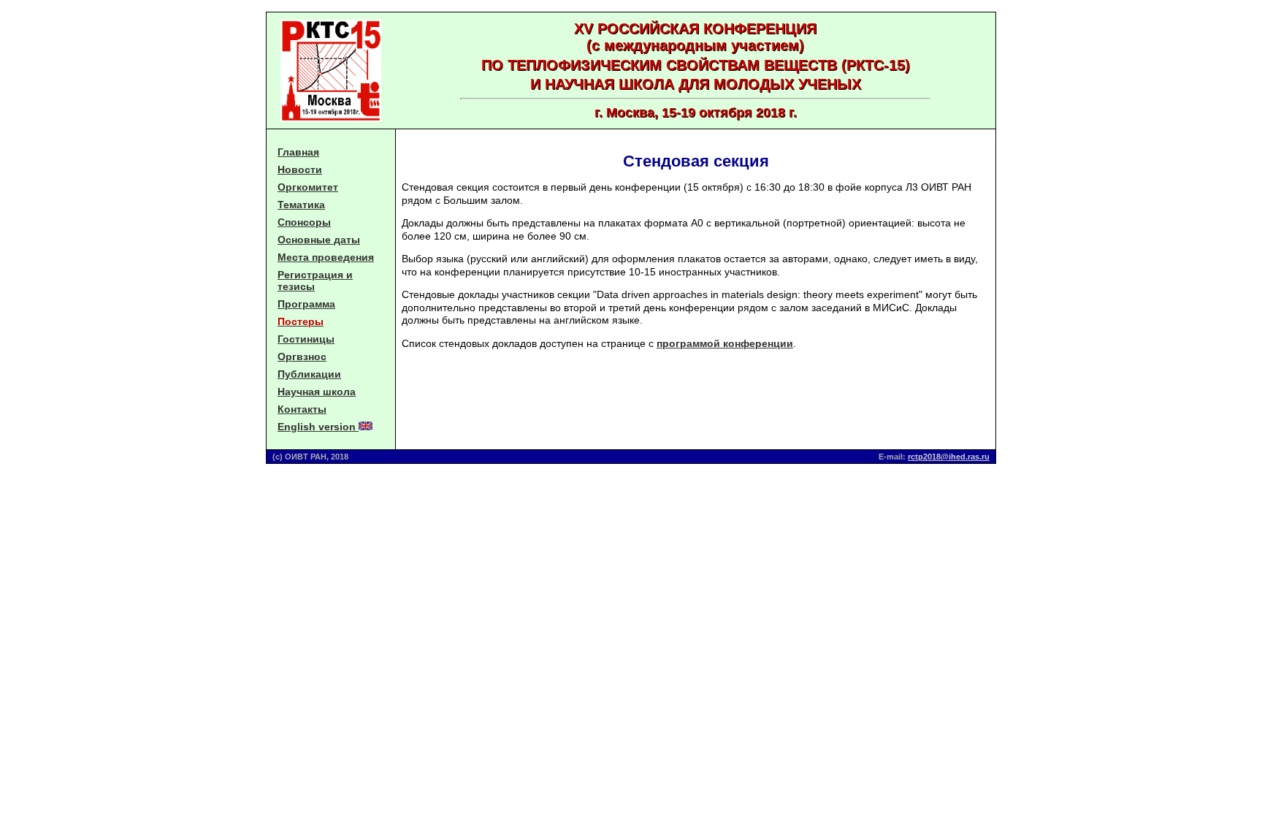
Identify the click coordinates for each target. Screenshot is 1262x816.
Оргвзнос (302, 356)
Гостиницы (306, 339)
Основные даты (319, 239)
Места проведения (326, 257)
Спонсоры (304, 222)
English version (318, 426)
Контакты (302, 409)
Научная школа (317, 391)
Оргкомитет (308, 187)
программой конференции (725, 343)
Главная (298, 152)
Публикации (309, 374)
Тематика (301, 204)
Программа (306, 304)
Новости (300, 169)
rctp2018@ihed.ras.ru (949, 456)
